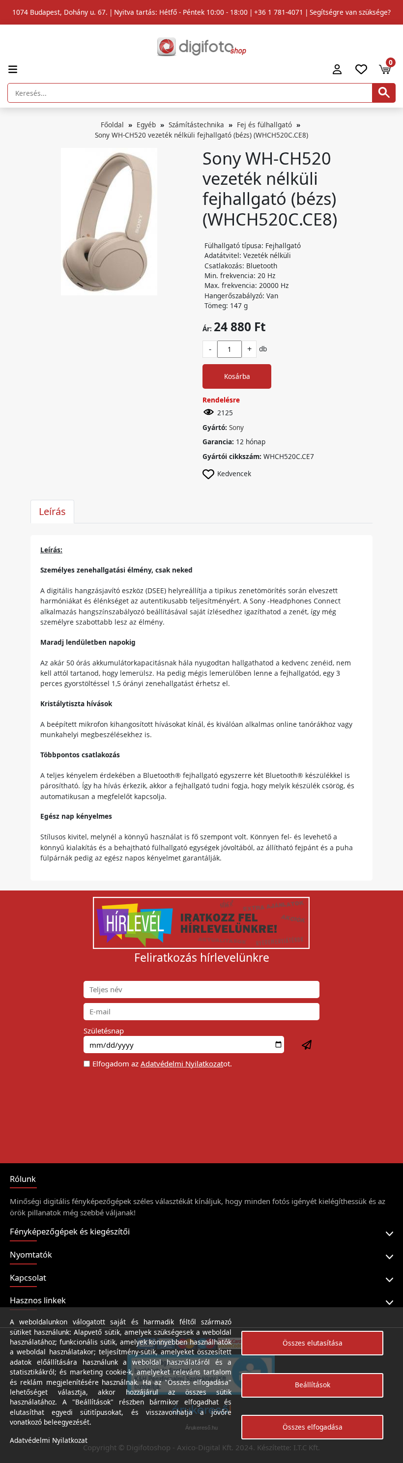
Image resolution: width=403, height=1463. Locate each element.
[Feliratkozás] (307, 1045)
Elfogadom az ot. (162, 1063)
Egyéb (146, 124)
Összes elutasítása (313, 1343)
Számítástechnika (196, 124)
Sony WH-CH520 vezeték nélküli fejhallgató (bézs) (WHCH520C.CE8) (201, 135)
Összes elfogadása (313, 1427)
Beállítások (312, 1384)
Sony (236, 427)
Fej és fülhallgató (264, 124)
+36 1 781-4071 (278, 12)
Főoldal (112, 124)
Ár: (207, 328)
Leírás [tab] (52, 511)
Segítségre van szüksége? (350, 12)
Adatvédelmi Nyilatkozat (182, 1063)
